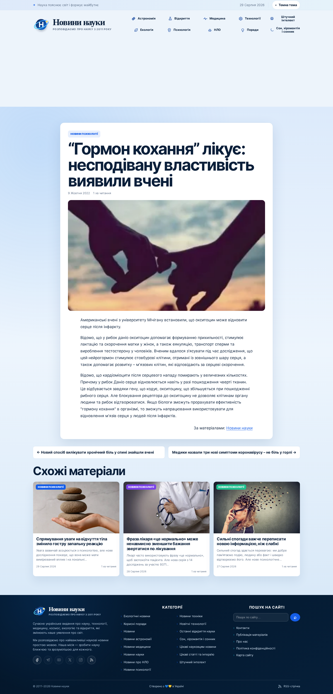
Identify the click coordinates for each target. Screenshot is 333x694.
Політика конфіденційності (255, 648)
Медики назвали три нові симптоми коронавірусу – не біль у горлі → (234, 452)
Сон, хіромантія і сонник (197, 639)
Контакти (242, 628)
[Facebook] (37, 660)
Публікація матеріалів (252, 634)
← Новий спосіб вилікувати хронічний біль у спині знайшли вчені (95, 452)
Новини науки (239, 428)
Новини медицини (137, 646)
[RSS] (91, 660)
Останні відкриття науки (197, 631)
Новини (129, 631)
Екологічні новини (137, 616)
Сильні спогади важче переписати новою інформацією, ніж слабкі (251, 541)
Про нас (242, 641)
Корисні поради (135, 624)
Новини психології (137, 669)
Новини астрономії (138, 639)
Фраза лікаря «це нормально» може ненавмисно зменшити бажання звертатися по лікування (162, 544)
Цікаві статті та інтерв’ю (197, 654)
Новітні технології (193, 624)
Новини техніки (191, 616)
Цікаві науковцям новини (198, 646)
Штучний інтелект (193, 662)
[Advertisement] (166, 72)
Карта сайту (244, 655)
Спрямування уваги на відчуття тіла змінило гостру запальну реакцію (71, 541)
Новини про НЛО (136, 662)
